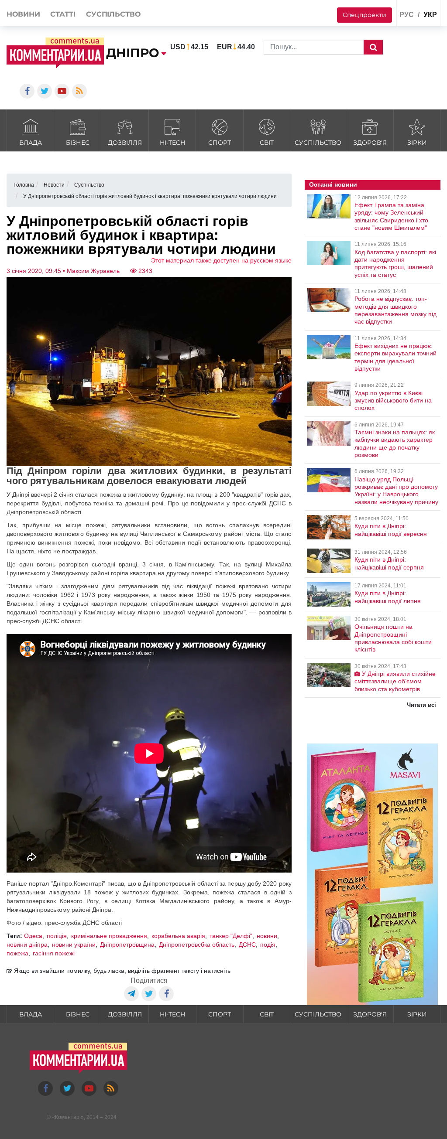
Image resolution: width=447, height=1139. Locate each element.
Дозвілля (125, 143)
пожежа (17, 953)
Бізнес (77, 143)
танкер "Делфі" (231, 935)
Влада (30, 143)
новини (267, 935)
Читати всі (421, 705)
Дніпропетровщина (127, 944)
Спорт (219, 143)
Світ (267, 143)
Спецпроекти (364, 15)
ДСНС (247, 944)
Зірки (417, 143)
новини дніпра (27, 944)
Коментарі (68, 1117)
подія (267, 944)
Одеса (33, 935)
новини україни (74, 944)
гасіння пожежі (54, 953)
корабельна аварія (178, 935)
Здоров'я (370, 143)
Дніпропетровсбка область (196, 944)
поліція (57, 935)
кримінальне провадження (109, 935)
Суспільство (318, 143)
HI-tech (172, 143)
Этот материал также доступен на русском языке (221, 260)
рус (406, 14)
